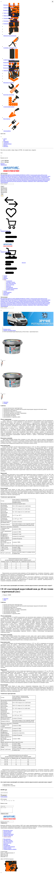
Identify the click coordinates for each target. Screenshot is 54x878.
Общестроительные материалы (27, 177)
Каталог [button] (24, 262)
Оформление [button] (4, 164)
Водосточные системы (44, 178)
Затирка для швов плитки (9, 330)
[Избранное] (11, 217)
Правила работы (7, 848)
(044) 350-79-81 (4, 192)
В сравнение (3, 795)
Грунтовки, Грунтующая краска (8, 178)
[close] (1, 872)
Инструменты (46, 180)
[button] (27, 225)
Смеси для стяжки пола (13, 177)
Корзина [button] (3, 163)
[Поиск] (1, 310)
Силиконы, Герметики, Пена (29, 181)
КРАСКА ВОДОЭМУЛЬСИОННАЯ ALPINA (19, 175)
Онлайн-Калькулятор (8, 834)
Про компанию (7, 839)
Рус (2, 195)
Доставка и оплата (7, 840)
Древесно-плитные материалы (19, 180)
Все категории (4, 173)
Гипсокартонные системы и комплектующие (29, 176)
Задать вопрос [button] (4, 796)
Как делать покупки (8, 841)
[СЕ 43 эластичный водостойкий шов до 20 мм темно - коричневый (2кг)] (12, 359)
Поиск (2, 186)
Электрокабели (4, 182)
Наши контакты (7, 832)
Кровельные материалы (6, 180)
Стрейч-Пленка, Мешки (42, 181)
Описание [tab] (5, 402)
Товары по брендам (8, 835)
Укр (2, 194)
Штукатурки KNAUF (13, 176)
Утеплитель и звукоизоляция (42, 177)
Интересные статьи (8, 830)
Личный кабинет (7, 831)
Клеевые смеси (4, 177)
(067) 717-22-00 (4, 190)
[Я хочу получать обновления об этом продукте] (1, 794)
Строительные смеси (45, 176)
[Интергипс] (11, 171)
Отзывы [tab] (5, 403)
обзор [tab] (4, 599)
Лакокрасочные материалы (22, 178)
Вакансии (5, 844)
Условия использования (9, 846)
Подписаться (4, 823)
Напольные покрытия (6, 181)
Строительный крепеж (35, 175)
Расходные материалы (16, 181)
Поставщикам (6, 845)
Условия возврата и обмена (9, 849)
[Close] (1, 1)
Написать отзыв (4, 813)
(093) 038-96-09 (4, 188)
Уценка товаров (7, 836)
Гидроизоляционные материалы (35, 180)
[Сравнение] (11, 206)
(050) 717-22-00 (4, 189)
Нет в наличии (4, 792)
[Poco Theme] (8, 246)
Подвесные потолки (34, 178)
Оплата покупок (7, 842)
